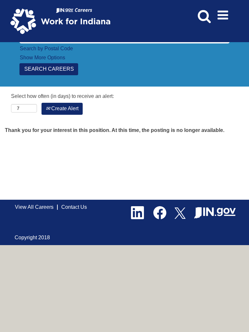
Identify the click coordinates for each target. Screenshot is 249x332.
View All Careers (34, 207)
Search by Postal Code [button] (46, 48)
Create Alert (64, 108)
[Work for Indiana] (62, 21)
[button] (224, 12)
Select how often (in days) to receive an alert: (62, 96)
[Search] (203, 12)
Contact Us (74, 207)
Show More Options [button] (42, 57)
